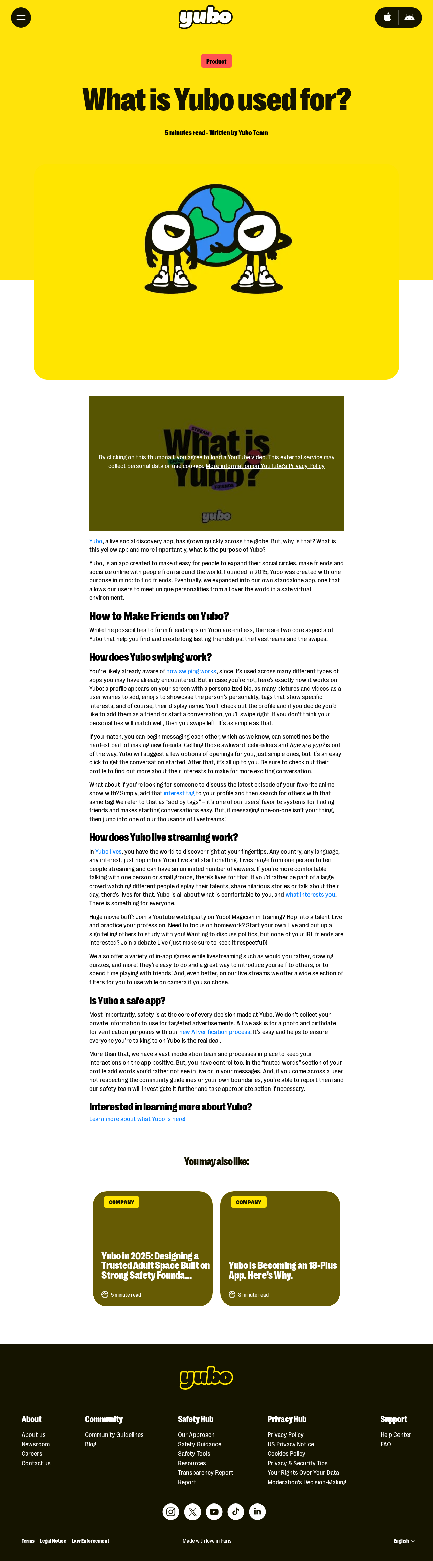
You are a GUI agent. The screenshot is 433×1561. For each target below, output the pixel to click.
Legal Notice (53, 1540)
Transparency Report (205, 1472)
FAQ (386, 1443)
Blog (90, 1443)
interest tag (179, 792)
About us (34, 1434)
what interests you (310, 894)
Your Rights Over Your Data (303, 1472)
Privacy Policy (286, 1434)
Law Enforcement (90, 1540)
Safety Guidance (199, 1443)
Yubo (95, 540)
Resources (192, 1462)
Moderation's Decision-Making (307, 1481)
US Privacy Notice (291, 1443)
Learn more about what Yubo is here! (138, 1118)
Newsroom (36, 1443)
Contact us (36, 1462)
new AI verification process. (215, 1031)
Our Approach (196, 1434)
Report (187, 1481)
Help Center (396, 1434)
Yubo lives (108, 851)
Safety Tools (194, 1453)
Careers (32, 1453)
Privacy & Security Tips (298, 1462)
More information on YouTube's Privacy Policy (265, 465)
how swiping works (191, 670)
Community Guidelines (114, 1434)
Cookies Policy (286, 1453)
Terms (28, 1540)
